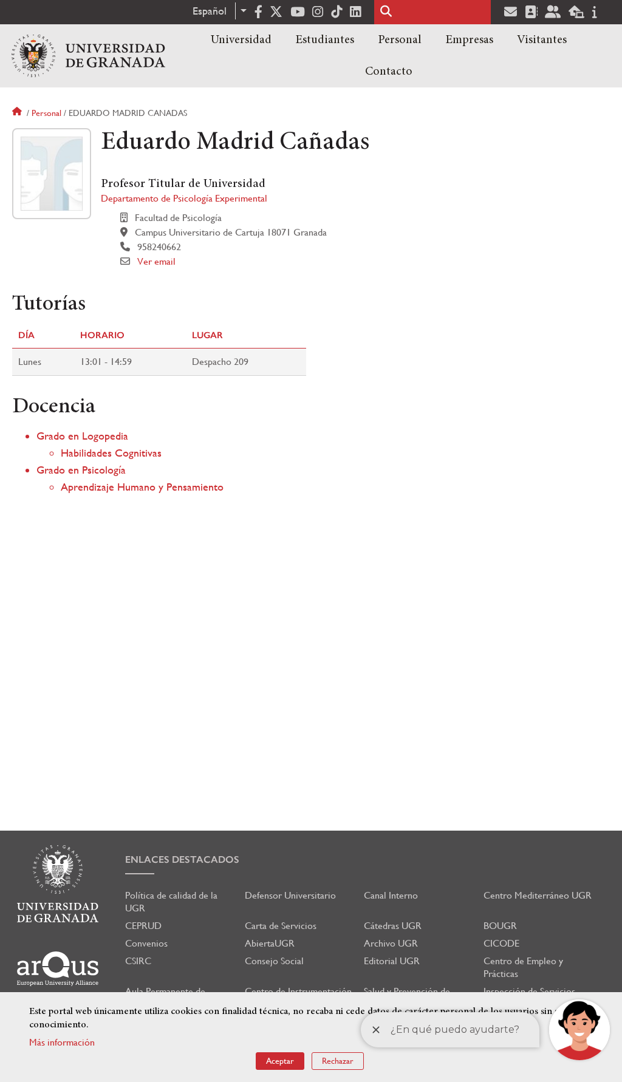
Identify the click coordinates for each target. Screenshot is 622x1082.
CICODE (501, 943)
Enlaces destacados (182, 859)
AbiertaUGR (270, 943)
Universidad (241, 40)
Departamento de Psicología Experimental (184, 198)
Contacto (388, 72)
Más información (62, 1042)
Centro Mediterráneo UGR (538, 895)
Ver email (156, 261)
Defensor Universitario (290, 895)
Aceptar (280, 1061)
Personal (400, 40)
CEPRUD (143, 925)
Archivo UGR (391, 943)
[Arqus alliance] (57, 968)
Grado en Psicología (81, 469)
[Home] (88, 56)
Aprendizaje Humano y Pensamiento (142, 486)
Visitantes (542, 40)
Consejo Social (274, 961)
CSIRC (138, 961)
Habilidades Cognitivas (111, 452)
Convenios (146, 943)
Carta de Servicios (280, 925)
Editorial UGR (392, 961)
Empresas (469, 40)
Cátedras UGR (393, 925)
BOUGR (500, 925)
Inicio (18, 113)
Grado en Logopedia (82, 435)
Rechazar (338, 1061)
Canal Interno (391, 895)
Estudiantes (324, 40)
